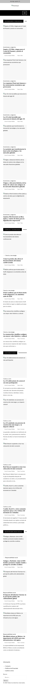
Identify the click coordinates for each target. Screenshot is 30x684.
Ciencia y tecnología (10, 255)
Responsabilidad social (11, 557)
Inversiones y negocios (9, 47)
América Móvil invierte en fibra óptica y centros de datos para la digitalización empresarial (13, 218)
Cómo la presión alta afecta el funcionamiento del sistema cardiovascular (13, 260)
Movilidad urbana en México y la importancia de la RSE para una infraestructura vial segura (14, 638)
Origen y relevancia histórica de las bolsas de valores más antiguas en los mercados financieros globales (14, 184)
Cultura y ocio (7, 378)
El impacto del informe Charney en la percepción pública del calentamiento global (14, 596)
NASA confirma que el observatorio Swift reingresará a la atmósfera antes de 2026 (15, 294)
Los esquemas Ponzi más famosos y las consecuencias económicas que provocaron (14, 85)
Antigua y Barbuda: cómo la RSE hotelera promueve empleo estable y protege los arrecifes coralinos (14, 562)
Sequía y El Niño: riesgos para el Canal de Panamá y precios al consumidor (14, 51)
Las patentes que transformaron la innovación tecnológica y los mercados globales (14, 151)
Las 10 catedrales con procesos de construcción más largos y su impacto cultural (14, 424)
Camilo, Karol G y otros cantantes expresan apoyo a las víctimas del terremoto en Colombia (14, 510)
